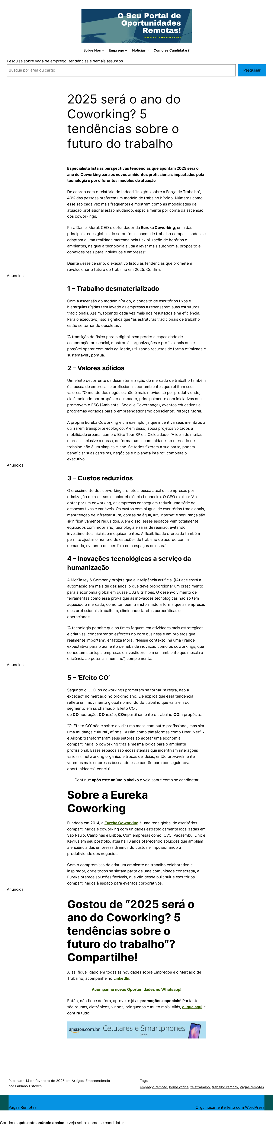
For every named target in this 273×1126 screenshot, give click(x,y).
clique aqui (192, 1007)
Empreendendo (98, 1081)
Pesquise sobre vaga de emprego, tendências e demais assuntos (65, 61)
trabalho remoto (225, 1087)
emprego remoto (153, 1087)
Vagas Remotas (22, 1107)
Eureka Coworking (121, 823)
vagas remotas (252, 1087)
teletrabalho (200, 1087)
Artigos (78, 1081)
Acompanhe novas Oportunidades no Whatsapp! (137, 989)
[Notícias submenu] (148, 50)
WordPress (254, 1107)
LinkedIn (121, 978)
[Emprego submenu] (126, 50)
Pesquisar (252, 70)
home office (179, 1087)
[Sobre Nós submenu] (103, 50)
